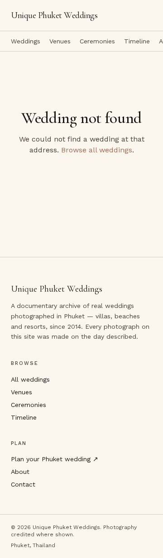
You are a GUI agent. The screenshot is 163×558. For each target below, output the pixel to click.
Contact (23, 484)
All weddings (30, 379)
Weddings (25, 41)
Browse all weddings (96, 150)
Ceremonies (97, 41)
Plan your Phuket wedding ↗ (54, 459)
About (20, 471)
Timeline (137, 41)
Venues (60, 41)
